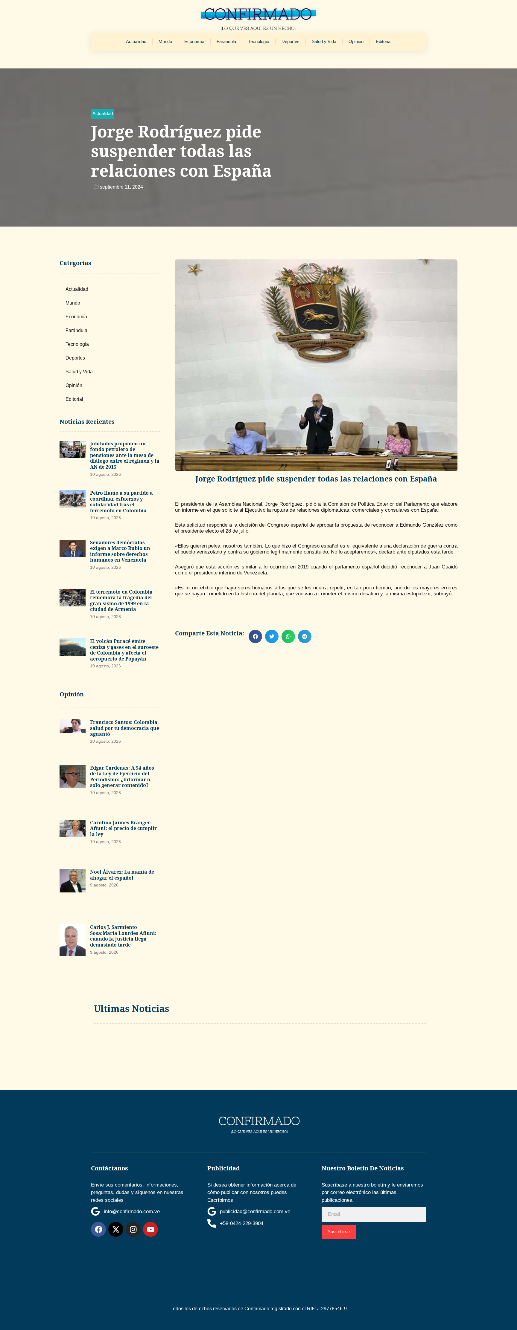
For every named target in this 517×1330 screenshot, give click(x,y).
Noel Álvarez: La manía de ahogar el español (122, 875)
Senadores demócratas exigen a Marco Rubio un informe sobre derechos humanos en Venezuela (120, 551)
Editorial (383, 41)
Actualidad (136, 41)
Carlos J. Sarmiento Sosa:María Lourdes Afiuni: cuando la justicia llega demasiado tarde (123, 936)
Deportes (290, 41)
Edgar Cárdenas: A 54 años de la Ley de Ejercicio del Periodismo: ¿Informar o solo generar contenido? (122, 777)
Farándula (226, 41)
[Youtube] (150, 1229)
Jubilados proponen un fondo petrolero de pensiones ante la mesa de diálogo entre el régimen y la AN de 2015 (124, 455)
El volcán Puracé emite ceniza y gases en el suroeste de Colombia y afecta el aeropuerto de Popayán (124, 650)
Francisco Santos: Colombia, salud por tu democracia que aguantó (124, 728)
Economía (194, 41)
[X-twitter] (115, 1229)
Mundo (165, 41)
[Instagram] (133, 1229)
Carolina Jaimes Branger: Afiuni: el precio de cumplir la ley (123, 828)
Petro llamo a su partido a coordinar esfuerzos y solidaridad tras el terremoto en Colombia (121, 502)
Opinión (356, 41)
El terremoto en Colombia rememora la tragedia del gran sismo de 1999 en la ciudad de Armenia (121, 600)
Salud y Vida (324, 41)
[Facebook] (98, 1229)
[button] (102, 114)
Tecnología (258, 41)
